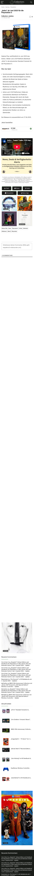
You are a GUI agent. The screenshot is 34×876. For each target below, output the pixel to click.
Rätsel (9, 231)
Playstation (13, 7)
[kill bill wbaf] (17, 623)
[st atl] (9, 197)
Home (2, 7)
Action (20, 228)
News (10, 228)
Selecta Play (4, 228)
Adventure (25, 228)
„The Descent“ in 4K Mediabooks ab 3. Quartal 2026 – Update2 (16, 680)
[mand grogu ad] (24, 197)
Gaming (7, 7)
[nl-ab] (24, 212)
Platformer (4, 231)
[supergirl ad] (17, 791)
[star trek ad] (9, 212)
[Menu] (2, 2)
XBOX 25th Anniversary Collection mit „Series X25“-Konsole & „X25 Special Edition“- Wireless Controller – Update (16, 685)
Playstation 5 (15, 228)
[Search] (31, 2)
